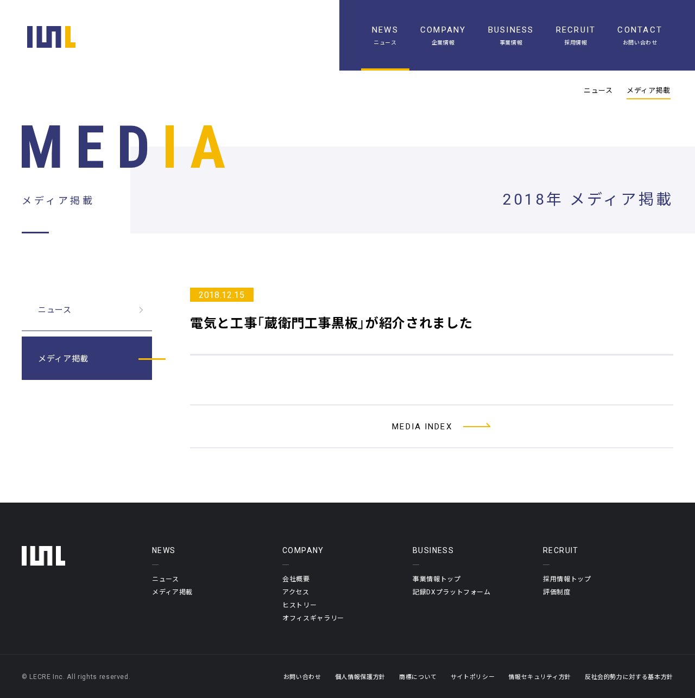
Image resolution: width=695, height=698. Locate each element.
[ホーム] (51, 37)
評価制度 (557, 592)
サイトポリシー (473, 676)
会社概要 (296, 578)
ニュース (598, 90)
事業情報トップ (437, 578)
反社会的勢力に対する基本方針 (629, 676)
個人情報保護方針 (360, 676)
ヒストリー (299, 605)
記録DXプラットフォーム (452, 592)
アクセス (295, 592)
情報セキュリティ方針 (539, 676)
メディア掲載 (649, 90)
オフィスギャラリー (313, 618)
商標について (418, 676)
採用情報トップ (567, 578)
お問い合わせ (302, 676)
